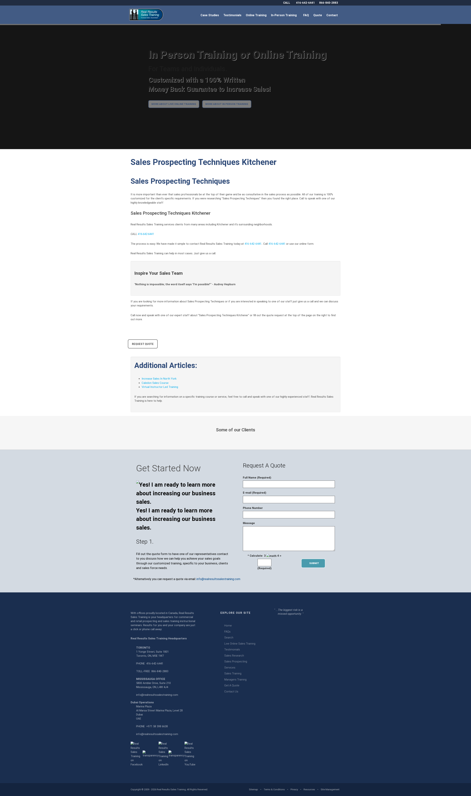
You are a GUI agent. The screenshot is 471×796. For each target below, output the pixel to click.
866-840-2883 (328, 2)
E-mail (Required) (254, 492)
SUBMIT (315, 563)
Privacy (294, 789)
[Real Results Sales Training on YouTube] (190, 754)
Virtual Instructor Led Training (160, 387)
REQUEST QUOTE (143, 344)
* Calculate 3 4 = (264, 555)
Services (229, 667)
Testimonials (232, 15)
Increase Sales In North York (159, 378)
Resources (309, 789)
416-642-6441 (305, 2)
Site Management (330, 789)
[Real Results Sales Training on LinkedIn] (164, 754)
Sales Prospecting (235, 661)
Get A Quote (231, 685)
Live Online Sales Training (239, 643)
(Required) (264, 568)
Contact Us (231, 691)
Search (228, 637)
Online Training (256, 15)
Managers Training (235, 679)
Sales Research (234, 655)
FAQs (227, 631)
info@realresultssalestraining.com (218, 579)
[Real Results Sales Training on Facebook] (137, 754)
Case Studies (210, 15)
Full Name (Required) (257, 477)
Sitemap (253, 789)
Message (249, 523)
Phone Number (253, 508)
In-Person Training (284, 15)
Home (228, 625)
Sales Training (232, 673)
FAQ (306, 15)
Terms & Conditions (274, 789)
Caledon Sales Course (155, 383)
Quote (318, 15)
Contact (332, 15)
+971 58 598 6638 (157, 726)
